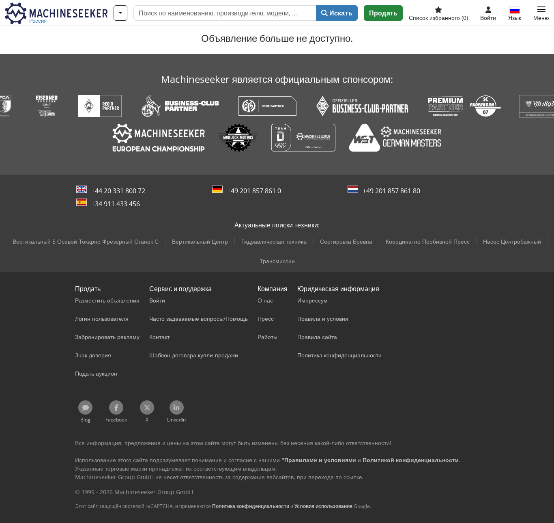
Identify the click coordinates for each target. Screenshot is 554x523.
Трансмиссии (277, 261)
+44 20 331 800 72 (118, 190)
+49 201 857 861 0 (254, 190)
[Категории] (120, 13)
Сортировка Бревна (346, 241)
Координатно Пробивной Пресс (428, 241)
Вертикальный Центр (200, 241)
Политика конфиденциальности (250, 506)
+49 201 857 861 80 (391, 190)
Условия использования (323, 506)
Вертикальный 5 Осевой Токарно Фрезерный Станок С (86, 241)
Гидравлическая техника (274, 241)
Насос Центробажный (512, 241)
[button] (541, 13)
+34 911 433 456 (115, 203)
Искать (340, 13)
